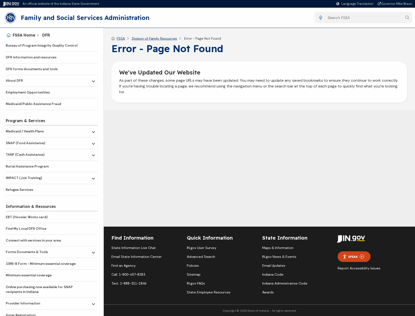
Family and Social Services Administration (85, 17)
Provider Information (23, 303)
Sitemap (194, 274)
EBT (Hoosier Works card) (27, 217)
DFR (46, 35)
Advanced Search (201, 256)
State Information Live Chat (133, 248)
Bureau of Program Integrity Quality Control (41, 45)
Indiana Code (272, 274)
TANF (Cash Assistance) (25, 154)
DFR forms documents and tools (32, 69)
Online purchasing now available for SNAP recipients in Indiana (39, 289)
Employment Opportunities (28, 92)
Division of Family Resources (154, 38)
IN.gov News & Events (279, 256)
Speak (353, 256)
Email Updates (273, 265)
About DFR (14, 80)
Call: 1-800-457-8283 (128, 274)
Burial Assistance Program (27, 166)
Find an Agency (123, 265)
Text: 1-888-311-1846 (128, 283)
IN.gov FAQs (196, 283)
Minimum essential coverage (29, 275)
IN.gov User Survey (201, 248)
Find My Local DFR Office (26, 228)
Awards (268, 292)
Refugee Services (19, 189)
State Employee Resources (209, 292)
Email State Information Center (136, 256)
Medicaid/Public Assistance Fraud (33, 104)
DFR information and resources (31, 57)
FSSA (121, 38)
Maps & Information (277, 248)
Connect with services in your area (33, 240)
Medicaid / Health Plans (25, 131)
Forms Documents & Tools (27, 252)
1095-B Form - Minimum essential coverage (41, 263)
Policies (193, 265)
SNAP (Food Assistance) (25, 143)
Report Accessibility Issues (359, 268)
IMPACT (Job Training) (24, 178)
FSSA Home (24, 35)
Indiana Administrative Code (284, 283)
